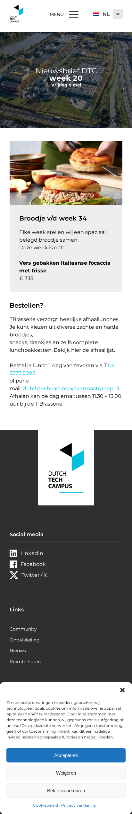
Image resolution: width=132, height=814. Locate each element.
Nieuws (18, 651)
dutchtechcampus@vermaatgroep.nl (71, 388)
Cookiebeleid (45, 805)
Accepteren (66, 755)
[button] (122, 690)
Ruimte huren (25, 662)
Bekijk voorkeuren (66, 790)
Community (23, 629)
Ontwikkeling (25, 640)
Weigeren (66, 773)
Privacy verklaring (78, 805)
